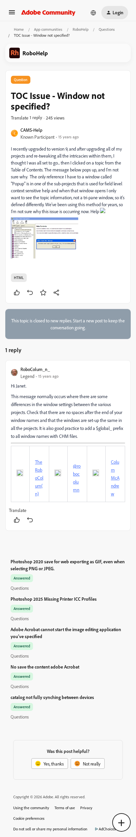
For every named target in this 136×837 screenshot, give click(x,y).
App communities (48, 29)
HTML (19, 277)
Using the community (31, 807)
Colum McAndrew (115, 477)
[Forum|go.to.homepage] (48, 12)
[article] (68, 445)
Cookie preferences (29, 818)
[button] (12, 14)
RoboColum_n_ (35, 369)
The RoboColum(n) (39, 477)
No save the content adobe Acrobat (45, 667)
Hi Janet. (18, 386)
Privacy (86, 807)
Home (19, 29)
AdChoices (107, 828)
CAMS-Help (31, 130)
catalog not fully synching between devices (52, 697)
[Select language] (93, 12)
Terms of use (64, 807)
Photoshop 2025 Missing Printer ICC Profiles (54, 599)
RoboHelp (80, 29)
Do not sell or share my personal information (50, 828)
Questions (107, 29)
